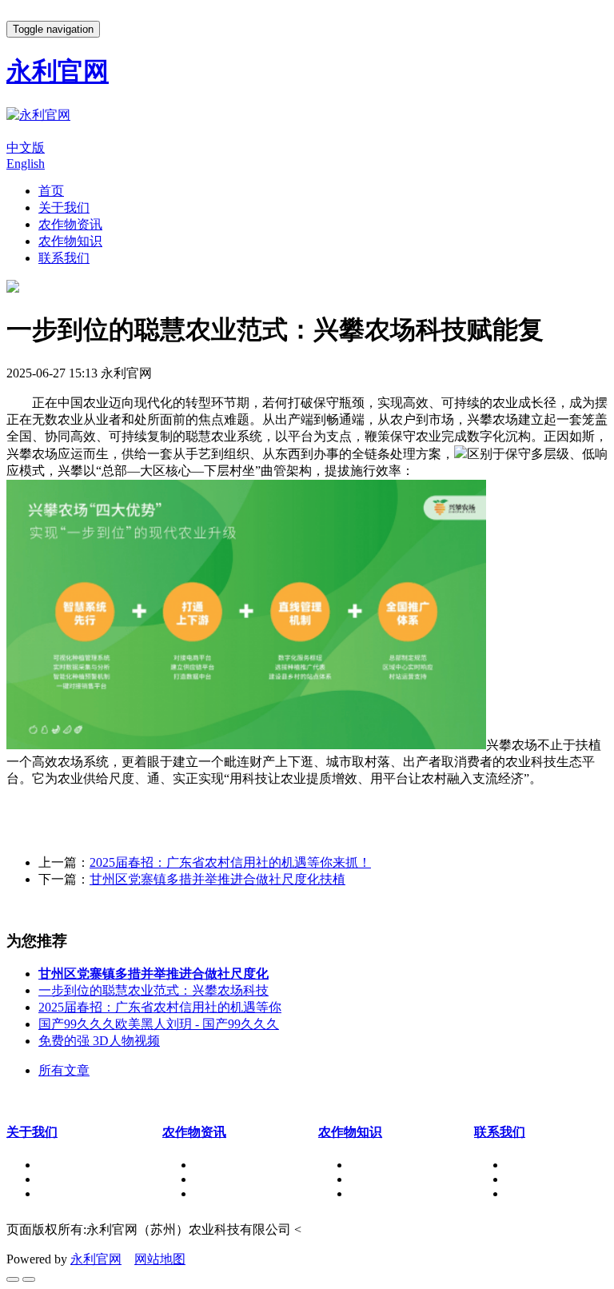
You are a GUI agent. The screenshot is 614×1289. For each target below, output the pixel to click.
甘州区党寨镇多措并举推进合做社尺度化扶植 (217, 879)
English (25, 163)
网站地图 (159, 1259)
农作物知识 (70, 241)
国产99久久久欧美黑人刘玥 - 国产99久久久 (158, 1024)
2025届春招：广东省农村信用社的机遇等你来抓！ (230, 862)
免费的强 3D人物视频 (99, 1041)
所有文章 (64, 1070)
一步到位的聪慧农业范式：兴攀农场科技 (153, 990)
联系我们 (64, 258)
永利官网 (96, 1259)
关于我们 (64, 207)
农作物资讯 (70, 224)
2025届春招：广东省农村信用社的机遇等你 (159, 1007)
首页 (51, 191)
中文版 (25, 147)
